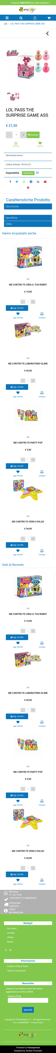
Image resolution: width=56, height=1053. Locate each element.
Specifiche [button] (11, 217)
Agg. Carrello (18, 308)
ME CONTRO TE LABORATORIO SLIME (28, 363)
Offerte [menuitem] (10, 937)
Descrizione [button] (12, 206)
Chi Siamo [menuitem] (12, 928)
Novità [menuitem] (10, 942)
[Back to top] (49, 1046)
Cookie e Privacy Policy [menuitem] (17, 966)
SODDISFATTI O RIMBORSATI (23, 898)
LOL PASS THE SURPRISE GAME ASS (27, 23)
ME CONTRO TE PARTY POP (28, 442)
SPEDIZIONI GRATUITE (15, 905)
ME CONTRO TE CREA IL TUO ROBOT (28, 284)
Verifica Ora (28, 173)
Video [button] (9, 223)
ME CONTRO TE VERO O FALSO (28, 521)
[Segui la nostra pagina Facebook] (6, 950)
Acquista (34, 135)
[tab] (28, 206)
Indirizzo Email (15, 996)
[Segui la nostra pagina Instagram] (10, 950)
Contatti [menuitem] (10, 933)
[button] (28, 64)
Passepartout (33, 1047)
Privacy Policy (37, 1022)
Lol (5, 23)
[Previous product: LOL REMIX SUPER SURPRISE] (47, 33)
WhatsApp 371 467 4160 (15, 893)
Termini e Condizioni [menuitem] (16, 970)
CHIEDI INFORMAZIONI (16, 911)
